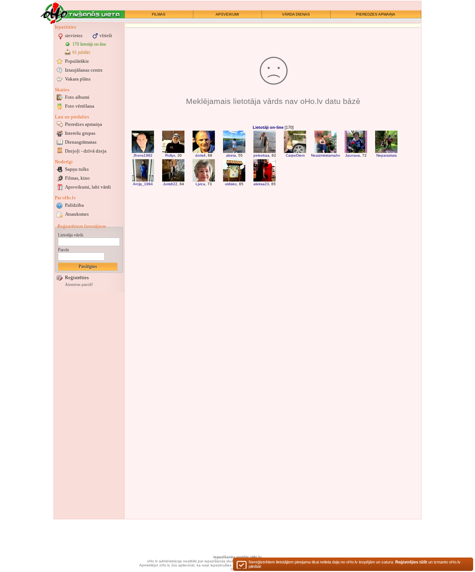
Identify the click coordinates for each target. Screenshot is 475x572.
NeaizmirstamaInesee (329, 155)
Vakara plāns (78, 79)
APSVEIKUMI (227, 14)
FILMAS (159, 14)
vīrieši (105, 35)
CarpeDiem (295, 155)
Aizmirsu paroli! (79, 284)
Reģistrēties (77, 277)
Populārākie (77, 61)
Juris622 (170, 184)
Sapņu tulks (77, 169)
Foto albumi (77, 97)
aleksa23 (261, 184)
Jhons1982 (143, 155)
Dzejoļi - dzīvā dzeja (86, 151)
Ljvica (200, 184)
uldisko (231, 184)
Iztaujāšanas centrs (83, 70)
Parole (63, 249)
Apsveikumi (88, 187)
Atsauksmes (77, 214)
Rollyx (170, 155)
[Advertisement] (89, 405)
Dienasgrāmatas (80, 142)
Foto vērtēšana (79, 106)
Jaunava (352, 155)
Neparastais (386, 155)
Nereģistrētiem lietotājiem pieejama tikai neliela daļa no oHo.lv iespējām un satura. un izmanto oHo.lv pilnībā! (355, 564)
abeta (231, 155)
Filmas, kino (77, 178)
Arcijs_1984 (143, 184)
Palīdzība (74, 205)
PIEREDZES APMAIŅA (375, 14)
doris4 (200, 155)
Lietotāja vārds (70, 235)
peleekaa (261, 155)
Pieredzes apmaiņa (83, 124)
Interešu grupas (80, 133)
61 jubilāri (81, 52)
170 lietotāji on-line (89, 44)
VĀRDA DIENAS (296, 14)
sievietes (73, 35)
